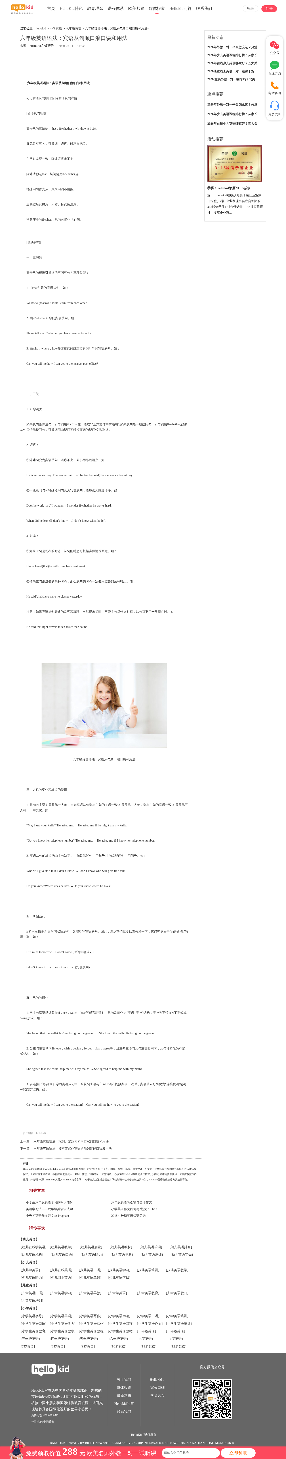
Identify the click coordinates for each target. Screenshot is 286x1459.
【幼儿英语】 (29, 1239)
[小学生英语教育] (33, 1331)
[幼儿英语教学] (61, 1247)
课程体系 (116, 8)
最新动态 (124, 1395)
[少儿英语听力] (32, 1277)
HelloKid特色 (71, 8)
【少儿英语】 (29, 1262)
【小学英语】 (29, 1308)
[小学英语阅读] (119, 1316)
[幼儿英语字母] (181, 1254)
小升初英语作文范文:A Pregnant (47, 1215)
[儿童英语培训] (32, 1300)
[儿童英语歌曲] (177, 1293)
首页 (51, 8)
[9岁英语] (88, 1346)
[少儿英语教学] (177, 1270)
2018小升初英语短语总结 (128, 1215)
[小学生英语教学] (63, 1331)
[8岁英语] (58, 1346)
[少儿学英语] (30, 1270)
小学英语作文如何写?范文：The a (134, 1209)
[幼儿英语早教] (122, 1254)
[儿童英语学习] (61, 1293)
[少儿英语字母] (119, 1277)
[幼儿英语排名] (181, 1247)
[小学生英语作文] (150, 1323)
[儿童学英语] (117, 1293)
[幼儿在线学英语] (33, 1247)
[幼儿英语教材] (121, 1247)
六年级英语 (73, 28)
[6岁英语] (176, 1339)
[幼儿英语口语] (62, 1254)
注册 (269, 8)
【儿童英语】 (29, 1285)
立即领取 (238, 1453)
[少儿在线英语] (61, 1270)
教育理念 (95, 8)
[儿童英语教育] (148, 1293)
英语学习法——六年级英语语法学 (49, 1209)
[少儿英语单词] (90, 1277)
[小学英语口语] (148, 1316)
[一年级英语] (146, 1331)
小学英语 (56, 28)
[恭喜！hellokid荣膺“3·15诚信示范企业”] (234, 163)
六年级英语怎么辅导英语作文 (131, 1202)
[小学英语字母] (32, 1316)
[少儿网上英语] (61, 1277)
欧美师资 (136, 8)
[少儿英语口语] (90, 1270)
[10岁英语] (118, 1346)
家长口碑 (157, 1387)
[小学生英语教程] (92, 1331)
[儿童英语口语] (32, 1293)
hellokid (41, 28)
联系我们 (204, 8)
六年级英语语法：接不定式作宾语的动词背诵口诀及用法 (73, 1148)
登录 (250, 8)
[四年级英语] (59, 1339)
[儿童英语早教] (90, 1293)
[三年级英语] (30, 1339)
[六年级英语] (118, 1339)
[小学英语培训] (177, 1316)
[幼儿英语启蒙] (91, 1247)
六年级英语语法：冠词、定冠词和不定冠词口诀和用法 (71, 1141)
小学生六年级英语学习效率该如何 (49, 1202)
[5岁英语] (146, 1339)
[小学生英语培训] (179, 1323)
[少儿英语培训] (148, 1270)
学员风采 (157, 1395)
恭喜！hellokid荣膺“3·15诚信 (228, 188)
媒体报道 (157, 8)
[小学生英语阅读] (121, 1323)
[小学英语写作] (90, 1316)
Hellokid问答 (180, 8)
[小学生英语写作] (92, 1323)
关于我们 (124, 1379)
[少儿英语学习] (119, 1270)
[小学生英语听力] (63, 1323)
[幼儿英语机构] (32, 1254)
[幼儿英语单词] (151, 1247)
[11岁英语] (148, 1346)
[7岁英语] (28, 1346)
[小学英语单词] (61, 1316)
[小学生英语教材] (121, 1331)
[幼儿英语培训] (152, 1254)
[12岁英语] (178, 1346)
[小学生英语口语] (33, 1323)
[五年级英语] (88, 1339)
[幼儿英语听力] (92, 1254)
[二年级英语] (175, 1331)
